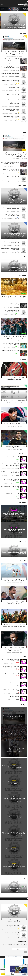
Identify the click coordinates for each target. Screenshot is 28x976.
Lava (24, 656)
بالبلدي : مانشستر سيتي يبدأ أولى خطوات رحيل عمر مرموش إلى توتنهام (14, 447)
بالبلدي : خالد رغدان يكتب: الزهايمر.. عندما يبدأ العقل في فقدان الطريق (10, 660)
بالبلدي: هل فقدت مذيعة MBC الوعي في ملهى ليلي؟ (11, 95)
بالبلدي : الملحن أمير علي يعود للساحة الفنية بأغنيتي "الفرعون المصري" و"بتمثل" (10, 464)
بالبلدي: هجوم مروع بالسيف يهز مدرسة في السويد (14, 25)
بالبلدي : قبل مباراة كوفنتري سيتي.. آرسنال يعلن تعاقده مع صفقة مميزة (14, 378)
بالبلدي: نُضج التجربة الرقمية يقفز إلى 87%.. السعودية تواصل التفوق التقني (11, 214)
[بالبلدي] (12, 957)
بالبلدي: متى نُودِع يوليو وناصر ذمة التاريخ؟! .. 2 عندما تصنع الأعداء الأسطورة (14, 530)
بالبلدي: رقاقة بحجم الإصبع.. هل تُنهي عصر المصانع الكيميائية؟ (14, 234)
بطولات (21, 381)
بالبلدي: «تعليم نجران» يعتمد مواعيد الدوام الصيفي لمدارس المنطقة (11, 102)
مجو (8, 963)
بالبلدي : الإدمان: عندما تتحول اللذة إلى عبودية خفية (10, 689)
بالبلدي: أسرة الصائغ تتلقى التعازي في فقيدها (10, 73)
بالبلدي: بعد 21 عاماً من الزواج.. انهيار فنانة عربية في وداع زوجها (14, 268)
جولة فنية (23, 257)
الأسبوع (25, 300)
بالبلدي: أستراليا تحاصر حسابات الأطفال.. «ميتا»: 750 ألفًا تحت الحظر (15, 200)
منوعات (24, 878)
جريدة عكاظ (22, 27)
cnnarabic (20, 56)
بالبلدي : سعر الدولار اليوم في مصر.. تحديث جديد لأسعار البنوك (11, 303)
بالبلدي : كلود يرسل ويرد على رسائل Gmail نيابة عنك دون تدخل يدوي (11, 457)
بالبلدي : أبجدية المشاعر (14, 682)
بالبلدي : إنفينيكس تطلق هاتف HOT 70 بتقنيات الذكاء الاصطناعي (11, 479)
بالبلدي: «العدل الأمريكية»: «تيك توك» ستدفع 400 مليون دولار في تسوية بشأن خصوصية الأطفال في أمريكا (14, 832)
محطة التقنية (19, 960)
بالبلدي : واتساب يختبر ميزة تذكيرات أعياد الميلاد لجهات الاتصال (10, 494)
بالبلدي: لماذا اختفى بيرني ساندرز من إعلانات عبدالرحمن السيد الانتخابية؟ (14, 602)
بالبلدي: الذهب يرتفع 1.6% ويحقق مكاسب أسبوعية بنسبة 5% (11, 117)
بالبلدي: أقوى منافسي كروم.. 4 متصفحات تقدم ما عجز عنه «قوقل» (10, 248)
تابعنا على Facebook (20, 125)
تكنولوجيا (17, 251)
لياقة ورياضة (22, 275)
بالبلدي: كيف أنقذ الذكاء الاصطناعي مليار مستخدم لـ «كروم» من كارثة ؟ (11, 241)
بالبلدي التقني (22, 185)
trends (21, 582)
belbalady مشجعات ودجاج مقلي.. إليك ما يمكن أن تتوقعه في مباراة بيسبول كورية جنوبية (10, 66)
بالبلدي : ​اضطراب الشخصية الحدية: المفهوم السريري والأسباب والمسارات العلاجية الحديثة (10, 667)
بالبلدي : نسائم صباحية (14, 696)
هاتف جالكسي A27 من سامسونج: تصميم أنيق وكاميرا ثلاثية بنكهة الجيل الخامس (10, 207)
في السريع (17, 662)
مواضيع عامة (14, 509)
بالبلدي (24, 132)
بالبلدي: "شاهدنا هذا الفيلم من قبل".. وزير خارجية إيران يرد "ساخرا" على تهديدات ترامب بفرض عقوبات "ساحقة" (14, 649)
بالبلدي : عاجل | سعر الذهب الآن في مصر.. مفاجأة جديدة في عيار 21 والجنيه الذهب (14, 297)
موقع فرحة (17, 461)
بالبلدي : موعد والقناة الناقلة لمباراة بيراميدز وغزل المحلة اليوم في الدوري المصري (11, 344)
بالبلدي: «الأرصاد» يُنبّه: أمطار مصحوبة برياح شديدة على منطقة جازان (11, 109)
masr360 (20, 516)
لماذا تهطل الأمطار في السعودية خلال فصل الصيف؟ (15, 889)
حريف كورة (23, 359)
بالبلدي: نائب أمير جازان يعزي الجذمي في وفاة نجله (10, 81)
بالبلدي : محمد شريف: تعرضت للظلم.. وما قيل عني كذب (10, 351)
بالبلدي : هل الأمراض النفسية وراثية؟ (12, 674)
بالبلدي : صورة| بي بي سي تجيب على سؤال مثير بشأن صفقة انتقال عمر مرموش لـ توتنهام (14, 401)
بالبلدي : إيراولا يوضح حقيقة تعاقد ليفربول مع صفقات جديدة (14, 424)
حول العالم (17, 61)
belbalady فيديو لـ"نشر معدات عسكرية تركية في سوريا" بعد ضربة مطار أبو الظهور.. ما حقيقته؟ (14, 53)
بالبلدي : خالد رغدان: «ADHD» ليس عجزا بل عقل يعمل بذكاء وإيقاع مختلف (10, 471)
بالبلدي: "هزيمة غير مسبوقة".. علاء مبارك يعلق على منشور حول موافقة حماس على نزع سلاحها (14, 625)
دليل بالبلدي (19, 963)
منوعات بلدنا (22, 454)
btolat (26, 340)
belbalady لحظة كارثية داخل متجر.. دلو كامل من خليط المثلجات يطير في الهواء (10, 59)
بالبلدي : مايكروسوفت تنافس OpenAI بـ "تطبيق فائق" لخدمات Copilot (10, 487)
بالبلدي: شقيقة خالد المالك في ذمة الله (14, 816)
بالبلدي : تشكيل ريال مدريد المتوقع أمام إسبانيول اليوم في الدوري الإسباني (15, 337)
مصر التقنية (9, 960)
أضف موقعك (9, 966)
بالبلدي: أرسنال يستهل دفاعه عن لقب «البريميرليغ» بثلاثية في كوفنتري (12, 311)
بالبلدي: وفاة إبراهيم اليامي (13, 87)
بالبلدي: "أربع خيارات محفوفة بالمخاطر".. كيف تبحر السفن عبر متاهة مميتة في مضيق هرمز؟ (14, 579)
